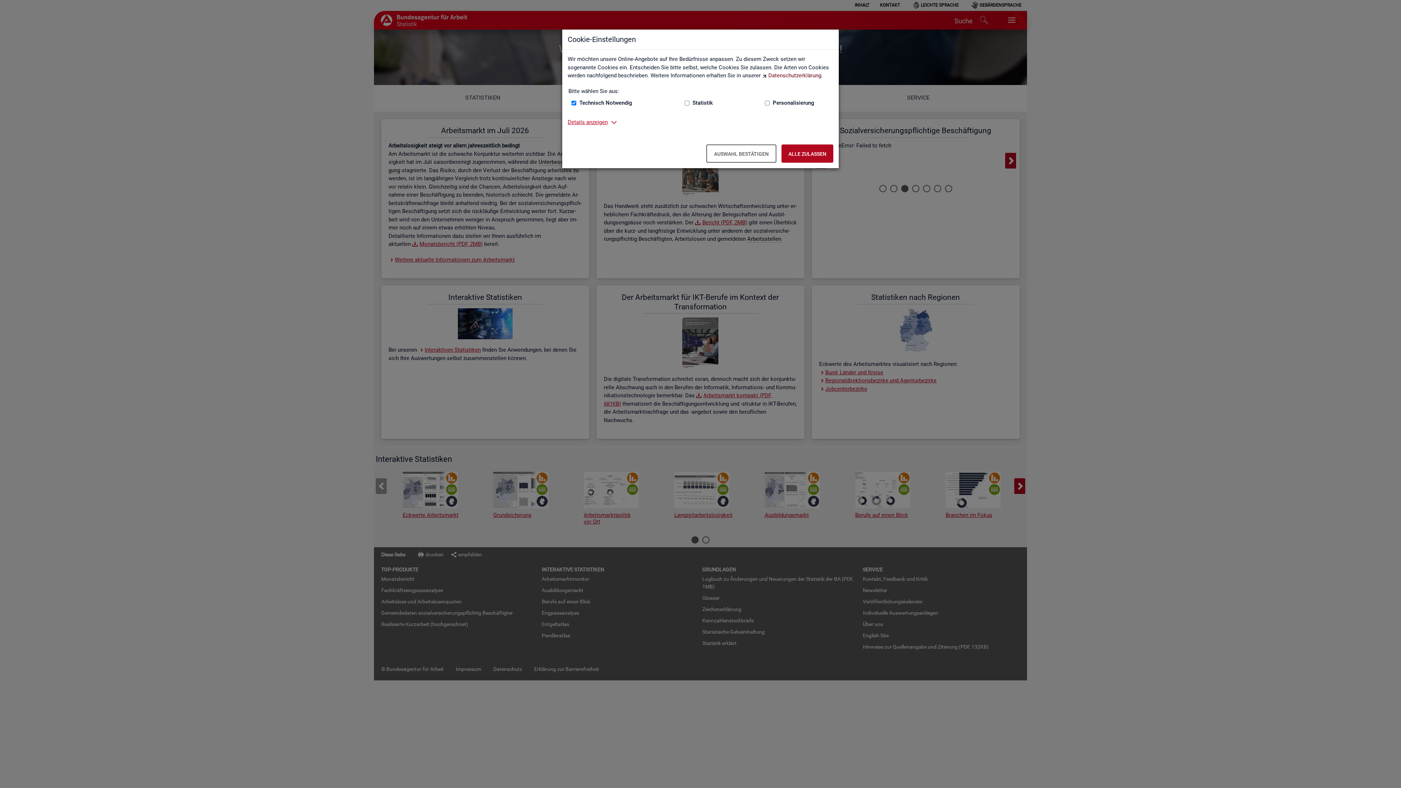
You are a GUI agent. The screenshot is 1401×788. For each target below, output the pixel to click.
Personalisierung (793, 103)
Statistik (702, 103)
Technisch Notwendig (605, 103)
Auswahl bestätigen (741, 154)
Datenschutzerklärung (794, 75)
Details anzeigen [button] (588, 122)
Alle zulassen (807, 154)
